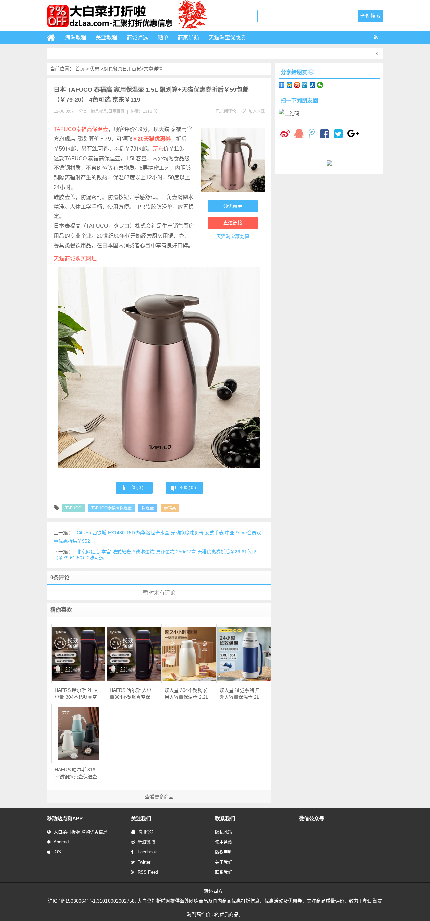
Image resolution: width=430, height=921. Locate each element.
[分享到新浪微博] (297, 85)
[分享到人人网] (312, 85)
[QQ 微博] (311, 134)
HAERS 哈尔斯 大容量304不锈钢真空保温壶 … (131, 693)
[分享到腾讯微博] (305, 85)
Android (61, 841)
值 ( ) (137, 487)
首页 (80, 68)
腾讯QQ (145, 831)
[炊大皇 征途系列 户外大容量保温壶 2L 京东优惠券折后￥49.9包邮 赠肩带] (244, 654)
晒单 (163, 37)
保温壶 (148, 508)
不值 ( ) (188, 487)
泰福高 (170, 508)
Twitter (144, 862)
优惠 (94, 68)
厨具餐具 (112, 68)
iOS (57, 851)
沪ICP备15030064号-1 (72, 901)
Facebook (147, 851)
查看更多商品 (159, 796)
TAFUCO (73, 508)
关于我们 (223, 862)
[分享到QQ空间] (289, 85)
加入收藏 (256, 111)
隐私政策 (223, 831)
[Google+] (353, 134)
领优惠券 (232, 206)
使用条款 (223, 841)
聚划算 (242, 236)
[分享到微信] (320, 85)
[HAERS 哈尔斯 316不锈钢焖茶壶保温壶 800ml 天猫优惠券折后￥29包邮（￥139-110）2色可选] (79, 733)
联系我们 (223, 872)
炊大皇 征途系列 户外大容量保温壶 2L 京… (240, 693)
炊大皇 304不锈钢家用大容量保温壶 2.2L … (186, 693)
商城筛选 (137, 37)
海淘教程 (75, 37)
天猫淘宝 (225, 236)
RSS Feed (148, 872)
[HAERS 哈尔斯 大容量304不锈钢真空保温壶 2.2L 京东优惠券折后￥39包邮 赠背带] (133, 654)
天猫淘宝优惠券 (227, 37)
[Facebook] (324, 135)
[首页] (53, 37)
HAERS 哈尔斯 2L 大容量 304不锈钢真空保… (76, 693)
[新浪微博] (285, 134)
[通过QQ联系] (299, 134)
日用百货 (131, 68)
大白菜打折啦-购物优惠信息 (81, 831)
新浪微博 (146, 841)
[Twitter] (338, 135)
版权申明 (223, 851)
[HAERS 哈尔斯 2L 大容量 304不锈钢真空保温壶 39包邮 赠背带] (79, 654)
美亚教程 (106, 37)
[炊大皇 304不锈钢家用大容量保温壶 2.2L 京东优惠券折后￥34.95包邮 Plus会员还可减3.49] (189, 654)
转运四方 (213, 891)
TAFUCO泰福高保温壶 (81, 129)
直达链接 (232, 222)
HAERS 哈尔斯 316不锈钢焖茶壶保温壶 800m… (76, 773)
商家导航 (188, 37)
